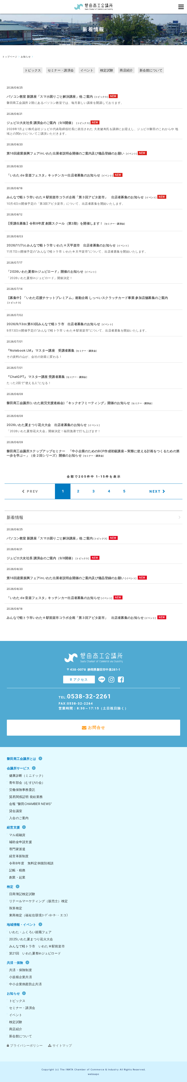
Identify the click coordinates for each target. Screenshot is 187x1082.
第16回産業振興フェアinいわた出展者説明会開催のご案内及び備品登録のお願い (65, 153)
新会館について (151, 70)
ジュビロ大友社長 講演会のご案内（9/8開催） (41, 123)
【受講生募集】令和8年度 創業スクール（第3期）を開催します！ (55, 223)
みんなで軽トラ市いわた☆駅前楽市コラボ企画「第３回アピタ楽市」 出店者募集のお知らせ (75, 197)
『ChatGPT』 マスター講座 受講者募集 (36, 377)
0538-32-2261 (89, 696)
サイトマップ (62, 1045)
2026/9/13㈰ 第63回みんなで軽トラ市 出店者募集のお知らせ (53, 324)
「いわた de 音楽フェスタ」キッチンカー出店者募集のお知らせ (53, 175)
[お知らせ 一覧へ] (179, 517)
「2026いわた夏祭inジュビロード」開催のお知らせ (45, 271)
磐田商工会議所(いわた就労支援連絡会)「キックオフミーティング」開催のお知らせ (68, 403)
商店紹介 (126, 70)
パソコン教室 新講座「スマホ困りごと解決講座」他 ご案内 (50, 96)
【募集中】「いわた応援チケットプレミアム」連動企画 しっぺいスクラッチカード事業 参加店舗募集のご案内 (87, 298)
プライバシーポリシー (26, 1045)
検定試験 (106, 70)
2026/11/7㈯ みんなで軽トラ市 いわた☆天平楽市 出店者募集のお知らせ (61, 245)
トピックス (33, 70)
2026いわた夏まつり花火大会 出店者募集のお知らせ (47, 425)
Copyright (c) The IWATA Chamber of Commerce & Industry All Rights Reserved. (94, 1069)
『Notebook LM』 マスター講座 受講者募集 (41, 350)
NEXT (155, 491)
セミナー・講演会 (61, 70)
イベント (86, 70)
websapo (93, 1074)
